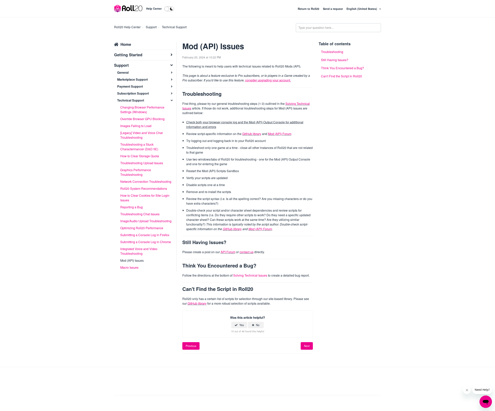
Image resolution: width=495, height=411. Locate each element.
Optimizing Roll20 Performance (141, 228)
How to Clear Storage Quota (139, 156)
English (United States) (362, 9)
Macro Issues (129, 267)
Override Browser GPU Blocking (142, 119)
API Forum (228, 252)
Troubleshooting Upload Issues (141, 163)
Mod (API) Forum (279, 134)
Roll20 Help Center (127, 27)
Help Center (154, 8)
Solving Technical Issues (250, 275)
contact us (246, 252)
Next (307, 346)
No (257, 325)
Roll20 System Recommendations (143, 188)
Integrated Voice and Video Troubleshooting (138, 251)
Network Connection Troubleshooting (145, 181)
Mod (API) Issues (132, 260)
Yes (241, 325)
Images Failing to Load (135, 126)
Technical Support (174, 27)
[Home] (128, 9)
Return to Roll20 (309, 9)
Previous (191, 346)
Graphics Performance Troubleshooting (135, 172)
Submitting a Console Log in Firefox (144, 235)
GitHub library (251, 134)
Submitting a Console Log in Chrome (145, 242)
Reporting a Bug (131, 207)
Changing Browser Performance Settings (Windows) (142, 109)
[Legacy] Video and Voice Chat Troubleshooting (141, 135)
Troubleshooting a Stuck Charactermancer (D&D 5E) (139, 146)
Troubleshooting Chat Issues (140, 214)
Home (125, 44)
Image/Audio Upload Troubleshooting (146, 221)
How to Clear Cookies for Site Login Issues (144, 197)
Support (151, 27)
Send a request (333, 9)
